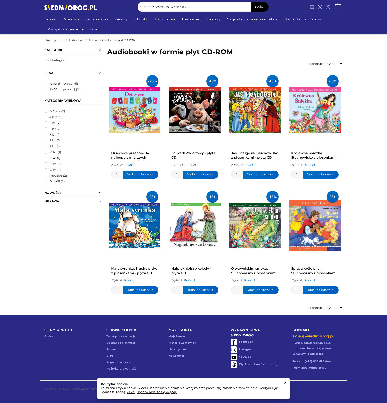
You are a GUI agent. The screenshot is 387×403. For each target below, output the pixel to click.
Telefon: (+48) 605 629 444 (312, 361)
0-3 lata (54, 111)
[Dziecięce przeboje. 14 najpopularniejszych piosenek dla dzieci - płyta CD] (134, 109)
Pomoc (111, 349)
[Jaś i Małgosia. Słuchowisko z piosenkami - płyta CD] (254, 109)
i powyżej (62, 89)
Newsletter (176, 355)
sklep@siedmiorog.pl (313, 336)
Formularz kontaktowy (309, 367)
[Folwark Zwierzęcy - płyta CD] (195, 109)
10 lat (53, 152)
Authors (95, 388)
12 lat (53, 164)
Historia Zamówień (182, 342)
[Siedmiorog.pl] (70, 7)
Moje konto (177, 336)
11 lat (52, 158)
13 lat (53, 170)
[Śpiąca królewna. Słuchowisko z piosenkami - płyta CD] (314, 225)
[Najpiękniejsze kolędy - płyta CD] (195, 225)
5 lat (52, 123)
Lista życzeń (177, 349)
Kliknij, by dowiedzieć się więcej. (152, 392)
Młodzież (55, 175)
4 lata (53, 117)
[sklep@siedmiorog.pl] (312, 7)
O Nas (48, 336)
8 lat (52, 140)
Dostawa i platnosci (120, 342)
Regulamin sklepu (119, 362)
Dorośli (54, 181)
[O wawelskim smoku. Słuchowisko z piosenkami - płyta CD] (254, 225)
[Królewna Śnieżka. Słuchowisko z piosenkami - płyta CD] (314, 109)
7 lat (52, 134)
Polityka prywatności (121, 368)
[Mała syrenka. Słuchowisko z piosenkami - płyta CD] (134, 225)
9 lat (52, 146)
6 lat (52, 129)
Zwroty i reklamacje (121, 336)
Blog (109, 355)
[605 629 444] (320, 7)
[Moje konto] (328, 7)
